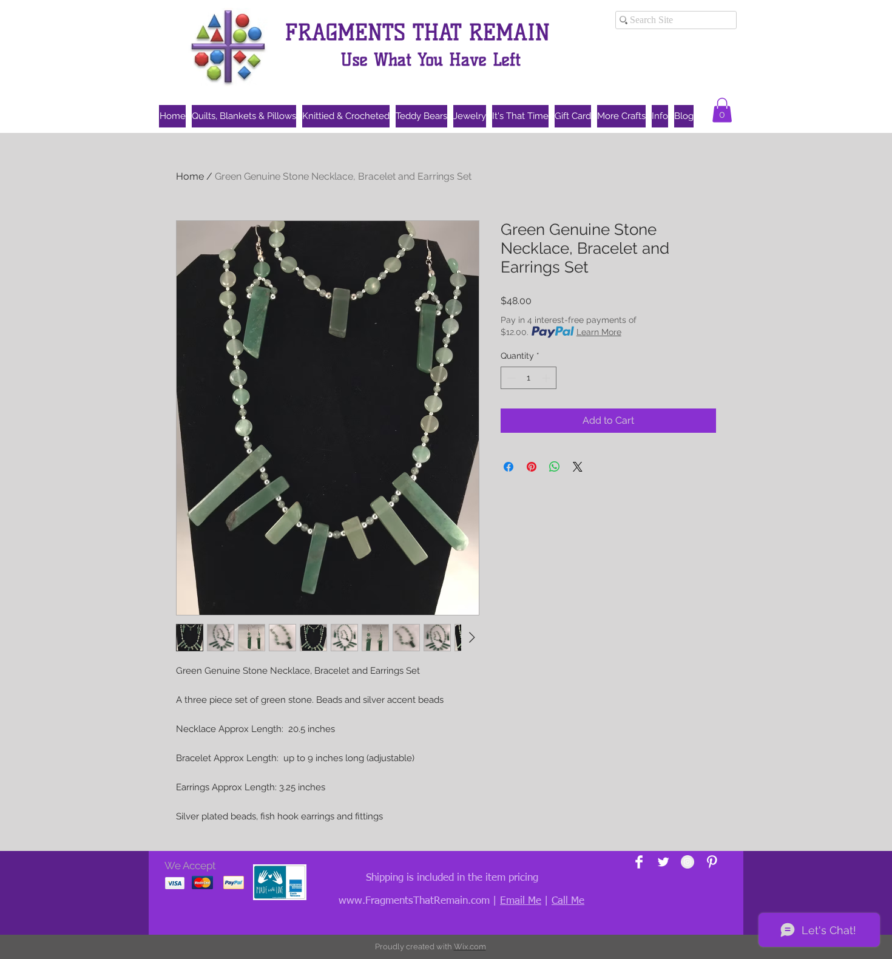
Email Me (520, 901)
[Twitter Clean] (663, 862)
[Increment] (547, 377)
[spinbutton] (528, 377)
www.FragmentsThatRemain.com (414, 901)
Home (190, 176)
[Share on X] (577, 466)
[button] (722, 110)
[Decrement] (510, 377)
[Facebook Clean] (639, 862)
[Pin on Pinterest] (531, 466)
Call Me (568, 901)
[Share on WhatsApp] (554, 466)
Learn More (598, 332)
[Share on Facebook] (508, 466)
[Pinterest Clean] (711, 862)
